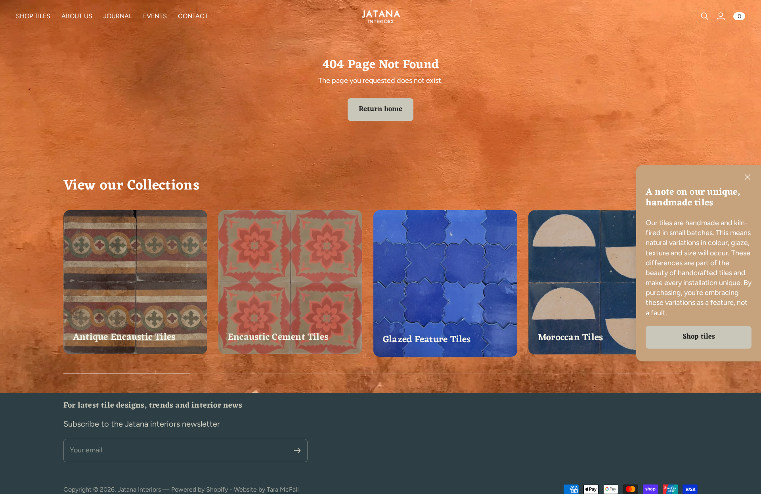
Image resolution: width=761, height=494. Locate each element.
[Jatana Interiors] (380, 16)
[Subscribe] (297, 450)
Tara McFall (283, 489)
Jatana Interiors (139, 489)
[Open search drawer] (705, 16)
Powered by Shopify (199, 489)
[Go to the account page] (720, 16)
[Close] (747, 177)
